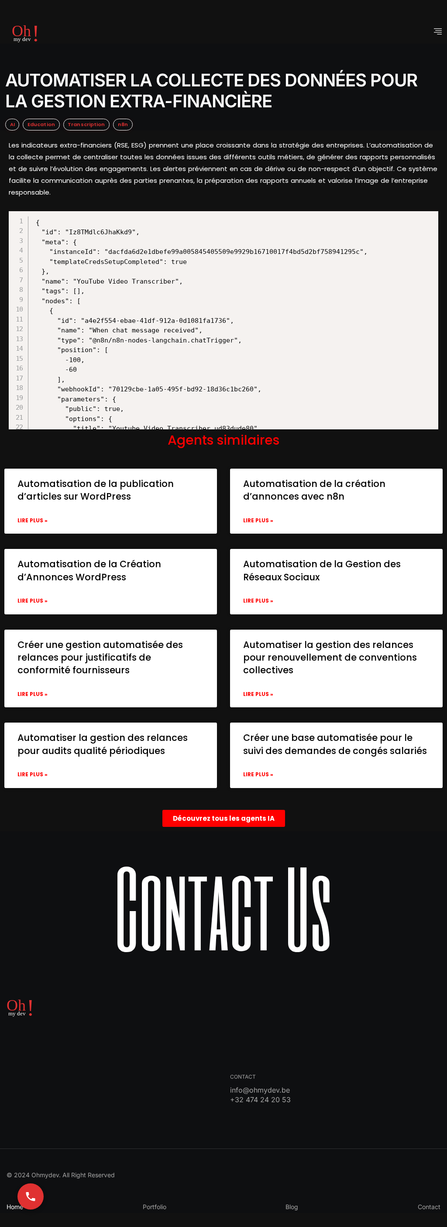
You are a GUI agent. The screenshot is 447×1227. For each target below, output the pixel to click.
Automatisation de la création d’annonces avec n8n (314, 490)
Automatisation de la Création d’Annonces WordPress (89, 570)
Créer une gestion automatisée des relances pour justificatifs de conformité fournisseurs (100, 657)
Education (41, 124)
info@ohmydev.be (260, 1090)
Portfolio (154, 1206)
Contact (429, 1206)
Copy (229, 219)
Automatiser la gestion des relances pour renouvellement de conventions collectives (330, 657)
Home (15, 1206)
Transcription (86, 124)
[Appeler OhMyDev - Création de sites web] (30, 1196)
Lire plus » (32, 520)
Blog (291, 1206)
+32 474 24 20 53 (260, 1099)
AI (12, 124)
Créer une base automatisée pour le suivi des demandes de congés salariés (335, 744)
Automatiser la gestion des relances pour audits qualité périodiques (102, 744)
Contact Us (223, 906)
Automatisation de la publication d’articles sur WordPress (95, 490)
